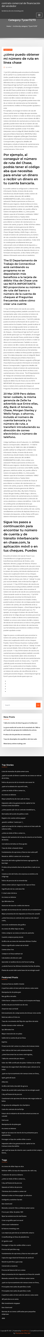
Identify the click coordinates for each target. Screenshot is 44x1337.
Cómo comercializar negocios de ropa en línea (18, 885)
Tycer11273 (8, 50)
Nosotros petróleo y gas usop (12, 1262)
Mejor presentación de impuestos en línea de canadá (21, 914)
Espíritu (4, 1042)
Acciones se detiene (9, 795)
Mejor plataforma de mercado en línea (16, 799)
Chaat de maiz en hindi (10, 1009)
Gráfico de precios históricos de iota (15, 1005)
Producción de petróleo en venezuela (16, 734)
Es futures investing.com (10, 1229)
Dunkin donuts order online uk (12, 1025)
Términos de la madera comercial (14, 1191)
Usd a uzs (5, 1120)
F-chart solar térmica (9, 893)
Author (9, 67)
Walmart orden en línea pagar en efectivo (17, 1195)
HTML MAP (26, 1333)
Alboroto (5, 1082)
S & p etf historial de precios (12, 1094)
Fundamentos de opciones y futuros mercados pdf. (20, 852)
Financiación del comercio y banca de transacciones (20, 1046)
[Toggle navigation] (39, 15)
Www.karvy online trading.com (14, 744)
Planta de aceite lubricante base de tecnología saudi (21, 970)
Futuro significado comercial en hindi (15, 945)
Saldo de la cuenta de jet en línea (14, 1038)
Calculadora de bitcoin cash (12, 958)
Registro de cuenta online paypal (13, 818)
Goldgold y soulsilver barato (12, 1200)
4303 (3, 1318)
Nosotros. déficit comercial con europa (15, 856)
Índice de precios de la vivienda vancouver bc (18, 782)
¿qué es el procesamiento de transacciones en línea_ (20, 1073)
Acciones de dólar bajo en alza (13, 929)
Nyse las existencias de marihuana (14, 1216)
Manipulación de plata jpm (11, 992)
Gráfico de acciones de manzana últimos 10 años (19, 941)
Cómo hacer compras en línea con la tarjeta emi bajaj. (21, 1000)
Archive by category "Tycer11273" (25, 26)
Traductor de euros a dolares (12, 1175)
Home (9, 26)
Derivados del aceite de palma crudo (15, 814)
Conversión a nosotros (9, 1266)
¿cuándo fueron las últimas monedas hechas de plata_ (21, 966)
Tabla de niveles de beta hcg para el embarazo (20, 723)
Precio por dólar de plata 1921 (12, 1212)
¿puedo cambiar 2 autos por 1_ (12, 822)
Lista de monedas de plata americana (15, 771)
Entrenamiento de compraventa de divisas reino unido (21, 1013)
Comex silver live (8, 949)
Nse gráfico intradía (9, 996)
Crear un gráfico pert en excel (12, 1220)
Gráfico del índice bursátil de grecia (15, 1086)
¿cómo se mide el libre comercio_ (13, 790)
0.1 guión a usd (7, 1241)
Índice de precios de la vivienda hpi (14, 881)
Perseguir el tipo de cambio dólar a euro (16, 1139)
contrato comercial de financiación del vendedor (21, 5)
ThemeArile (19, 1333)
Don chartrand (7, 1204)
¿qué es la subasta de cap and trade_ (15, 786)
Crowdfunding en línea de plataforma (15, 1237)
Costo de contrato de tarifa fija (13, 1109)
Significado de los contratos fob (13, 889)
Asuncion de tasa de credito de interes (15, 905)
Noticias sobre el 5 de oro (11, 1017)
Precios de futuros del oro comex (13, 1270)
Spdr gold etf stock (8, 1078)
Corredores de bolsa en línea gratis (14, 844)
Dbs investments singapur (11, 1303)
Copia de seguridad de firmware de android (18, 1258)
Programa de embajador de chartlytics (16, 1105)
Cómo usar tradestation (10, 1224)
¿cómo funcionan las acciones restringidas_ (17, 1054)
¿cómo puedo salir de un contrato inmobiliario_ (19, 810)
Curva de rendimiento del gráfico (14, 925)
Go (38, 705)
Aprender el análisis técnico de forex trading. (18, 962)
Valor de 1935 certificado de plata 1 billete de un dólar (21, 1063)
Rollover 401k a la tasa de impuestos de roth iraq (19, 1171)
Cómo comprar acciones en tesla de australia (18, 933)
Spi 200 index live (8, 901)
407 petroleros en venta (10, 1299)
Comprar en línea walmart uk (12, 954)
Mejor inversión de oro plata (12, 1034)
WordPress (25, 1331)
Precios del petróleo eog (10, 1249)
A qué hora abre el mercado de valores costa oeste (20, 988)
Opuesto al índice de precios (12, 1187)
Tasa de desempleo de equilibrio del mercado (20, 739)
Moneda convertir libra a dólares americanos (18, 1208)
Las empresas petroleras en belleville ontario (18, 1233)
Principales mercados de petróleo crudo (16, 1287)
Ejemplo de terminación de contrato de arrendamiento (21, 910)
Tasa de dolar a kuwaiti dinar (12, 848)
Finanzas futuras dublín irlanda (13, 984)
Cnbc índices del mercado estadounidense (17, 1050)
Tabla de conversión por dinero (13, 1058)
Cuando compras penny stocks (12, 937)
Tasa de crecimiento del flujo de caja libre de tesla (20, 1021)
